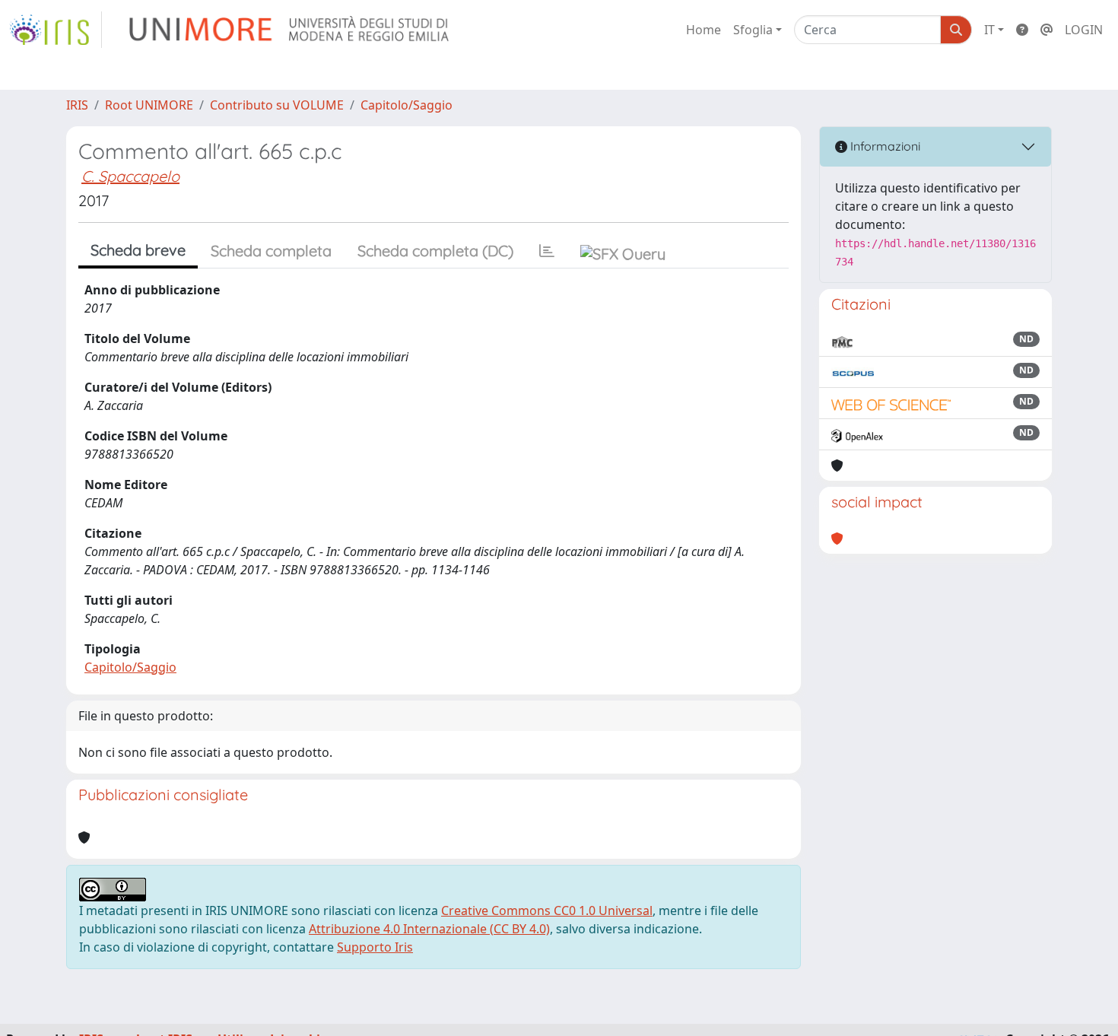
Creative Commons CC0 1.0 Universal (547, 910)
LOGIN (1084, 29)
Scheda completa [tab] (271, 250)
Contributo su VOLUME (277, 105)
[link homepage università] (290, 29)
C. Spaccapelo (130, 176)
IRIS (77, 105)
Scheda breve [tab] (138, 249)
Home (703, 29)
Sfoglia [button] (753, 29)
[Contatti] (1046, 29)
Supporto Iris (375, 947)
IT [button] (989, 29)
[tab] (546, 251)
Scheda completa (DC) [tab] (435, 250)
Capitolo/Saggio (406, 105)
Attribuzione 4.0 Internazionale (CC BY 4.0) (429, 928)
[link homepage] (55, 29)
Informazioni (883, 146)
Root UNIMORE (149, 105)
